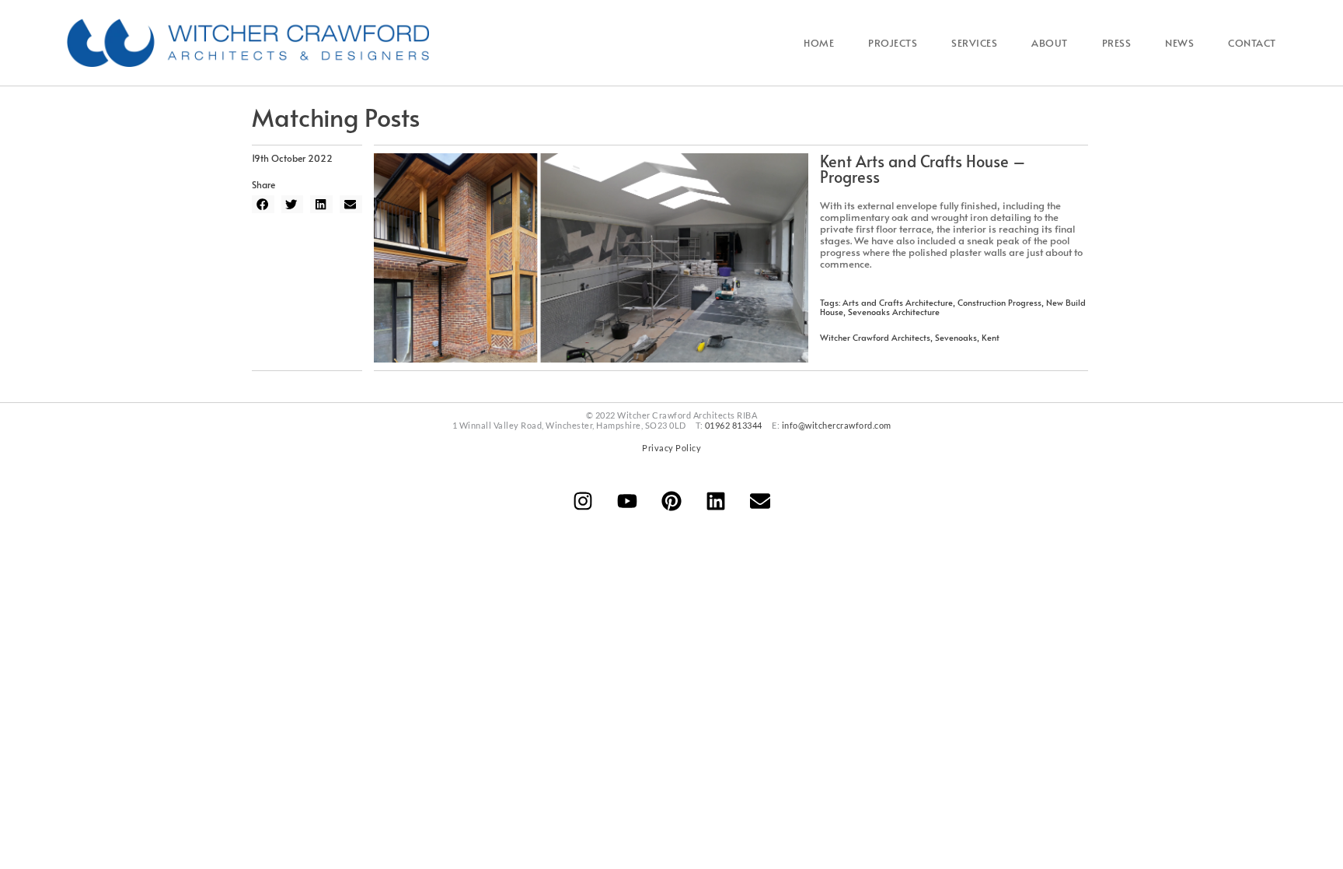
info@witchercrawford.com (836, 425)
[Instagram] (583, 501)
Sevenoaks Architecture (894, 311)
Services (974, 43)
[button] (263, 204)
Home (819, 43)
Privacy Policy (671, 448)
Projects (892, 43)
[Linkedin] (716, 501)
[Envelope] (760, 501)
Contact (1252, 43)
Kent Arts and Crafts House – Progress (923, 168)
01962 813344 (733, 425)
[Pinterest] (671, 501)
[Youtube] (627, 501)
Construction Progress (999, 302)
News (1179, 43)
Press (1117, 43)
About (1049, 43)
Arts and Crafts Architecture (897, 302)
